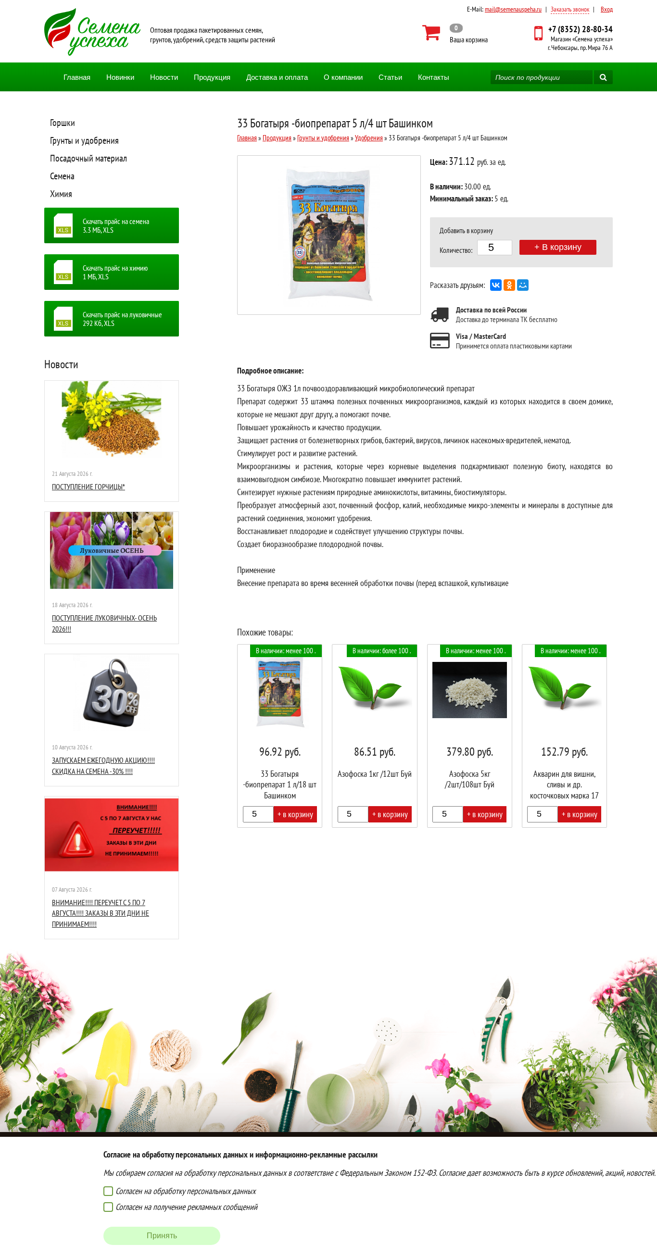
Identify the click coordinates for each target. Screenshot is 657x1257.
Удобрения (369, 137)
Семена (62, 176)
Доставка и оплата (277, 77)
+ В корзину (557, 247)
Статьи (390, 77)
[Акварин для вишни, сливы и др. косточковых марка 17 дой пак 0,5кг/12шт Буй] (564, 736)
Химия (61, 193)
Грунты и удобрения (84, 140)
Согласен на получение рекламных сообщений (186, 1206)
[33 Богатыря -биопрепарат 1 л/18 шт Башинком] (280, 736)
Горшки (62, 122)
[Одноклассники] (509, 285)
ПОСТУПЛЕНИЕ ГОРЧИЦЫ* (88, 486)
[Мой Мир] (523, 285)
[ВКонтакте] (496, 285)
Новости (164, 77)
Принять (162, 1236)
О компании (343, 77)
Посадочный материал (88, 158)
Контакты (433, 77)
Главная (76, 77)
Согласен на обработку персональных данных (185, 1190)
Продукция (212, 77)
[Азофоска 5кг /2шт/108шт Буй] (470, 736)
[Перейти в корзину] (455, 32)
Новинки (120, 77)
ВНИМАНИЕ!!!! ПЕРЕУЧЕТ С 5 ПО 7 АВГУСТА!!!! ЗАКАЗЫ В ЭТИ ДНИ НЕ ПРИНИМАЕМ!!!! (100, 913)
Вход (607, 9)
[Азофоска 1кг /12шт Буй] (374, 736)
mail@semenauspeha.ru (513, 9)
